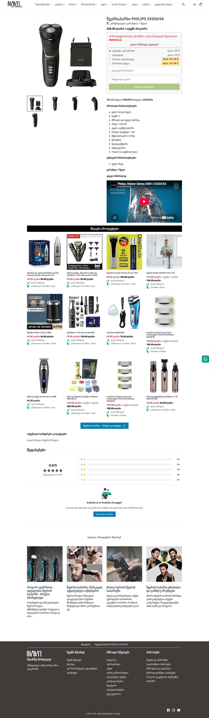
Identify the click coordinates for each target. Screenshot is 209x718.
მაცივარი (112, 685)
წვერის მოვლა (51, 440)
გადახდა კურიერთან (123, 50)
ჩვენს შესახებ (74, 659)
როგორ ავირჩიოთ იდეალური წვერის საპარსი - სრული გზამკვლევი (39, 592)
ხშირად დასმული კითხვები (161, 672)
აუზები (146, 4)
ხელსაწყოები (42, 4)
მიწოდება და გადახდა (158, 668)
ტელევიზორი (114, 694)
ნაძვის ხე (111, 659)
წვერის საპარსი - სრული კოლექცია (102, 425)
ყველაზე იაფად (163, 4)
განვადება (117, 55)
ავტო (104, 4)
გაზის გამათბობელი (117, 672)
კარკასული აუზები (116, 677)
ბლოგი (71, 664)
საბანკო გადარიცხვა (123, 59)
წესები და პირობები (157, 659)
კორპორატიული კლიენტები (82, 668)
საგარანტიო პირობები (158, 664)
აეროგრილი (113, 664)
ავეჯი (135, 4)
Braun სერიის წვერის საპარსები (121, 589)
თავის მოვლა (119, 4)
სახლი (72, 4)
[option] (33, 104)
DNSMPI (150, 681)
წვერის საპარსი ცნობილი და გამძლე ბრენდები (163, 589)
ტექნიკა (59, 4)
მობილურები (88, 4)
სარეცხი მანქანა (115, 689)
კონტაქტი (72, 672)
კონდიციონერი (115, 681)
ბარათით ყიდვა (120, 63)
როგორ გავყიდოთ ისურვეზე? (162, 677)
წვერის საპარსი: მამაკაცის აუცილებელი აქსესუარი (84, 589)
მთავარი (85, 644)
